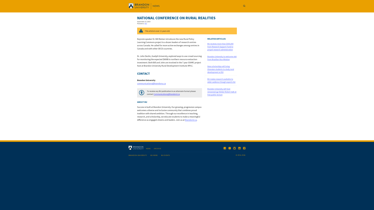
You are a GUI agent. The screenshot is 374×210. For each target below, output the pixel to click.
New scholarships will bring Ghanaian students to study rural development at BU (220, 69)
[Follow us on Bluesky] (234, 148)
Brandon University (138, 155)
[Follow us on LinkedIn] (239, 148)
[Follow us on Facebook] (225, 148)
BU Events (165, 155)
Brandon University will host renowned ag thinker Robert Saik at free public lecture (221, 92)
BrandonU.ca (191, 120)
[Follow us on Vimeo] (244, 148)
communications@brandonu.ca (151, 83)
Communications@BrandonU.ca (167, 94)
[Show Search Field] (244, 6)
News (156, 6)
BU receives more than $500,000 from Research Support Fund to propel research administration (220, 46)
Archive (157, 148)
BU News (154, 155)
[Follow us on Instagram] (229, 148)
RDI (146, 23)
